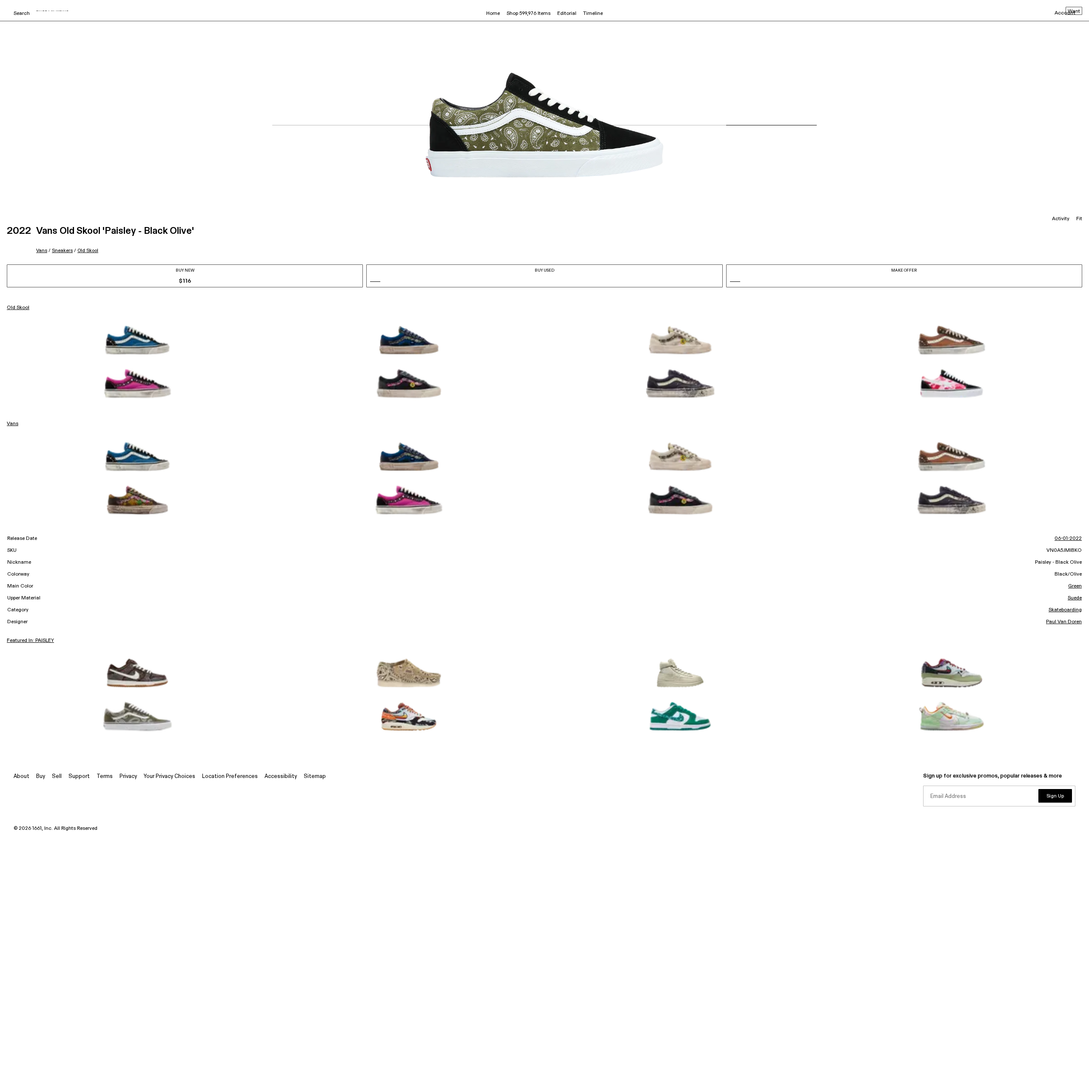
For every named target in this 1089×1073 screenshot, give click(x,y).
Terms (105, 776)
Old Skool (87, 250)
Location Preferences (230, 776)
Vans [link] (12, 423)
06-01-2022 (1068, 538)
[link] (137, 340)
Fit (1079, 218)
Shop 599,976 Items (528, 13)
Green (1075, 586)
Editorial (566, 13)
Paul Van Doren (1064, 621)
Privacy (128, 776)
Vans (41, 250)
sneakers (62, 250)
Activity (1060, 218)
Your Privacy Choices (169, 776)
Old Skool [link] (18, 307)
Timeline (593, 13)
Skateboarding (1065, 610)
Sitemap (315, 776)
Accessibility (281, 776)
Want (1074, 11)
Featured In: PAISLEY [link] (30, 640)
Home (493, 13)
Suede (1075, 598)
